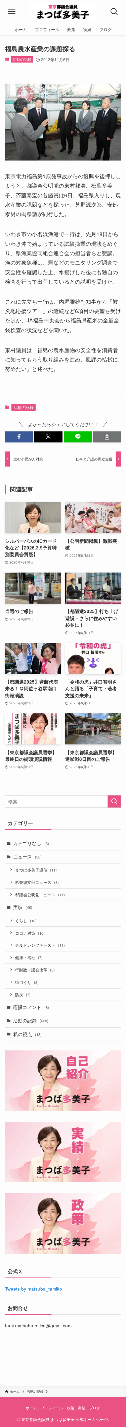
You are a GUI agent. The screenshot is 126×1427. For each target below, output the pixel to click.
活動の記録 (22, 59)
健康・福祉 (29, 957)
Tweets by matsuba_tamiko (33, 1289)
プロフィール (52, 1407)
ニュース (27, 856)
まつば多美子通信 (36, 870)
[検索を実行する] (114, 801)
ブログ (94, 1407)
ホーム (31, 1407)
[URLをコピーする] (107, 436)
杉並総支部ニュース (37, 882)
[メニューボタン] (12, 11)
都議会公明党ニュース (40, 894)
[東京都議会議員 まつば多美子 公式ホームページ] (63, 11)
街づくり (27, 982)
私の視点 (27, 1034)
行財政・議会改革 (35, 970)
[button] (19, 436)
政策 (70, 1407)
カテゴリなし (31, 843)
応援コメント (31, 1007)
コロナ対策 (30, 933)
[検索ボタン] (114, 11)
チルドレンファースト (40, 945)
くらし (26, 920)
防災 (23, 994)
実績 (22, 907)
